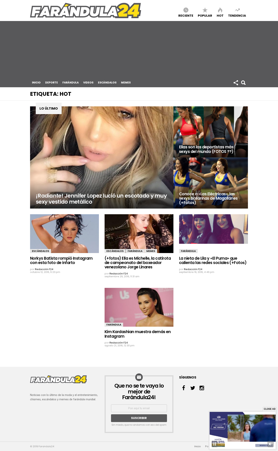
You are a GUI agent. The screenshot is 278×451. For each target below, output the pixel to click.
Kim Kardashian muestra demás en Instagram (138, 334)
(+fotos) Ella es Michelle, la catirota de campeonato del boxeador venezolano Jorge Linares (138, 262)
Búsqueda (243, 82)
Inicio (36, 82)
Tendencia (237, 15)
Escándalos (107, 82)
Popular (205, 15)
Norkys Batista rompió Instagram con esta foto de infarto (61, 260)
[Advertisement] (139, 49)
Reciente (185, 15)
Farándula (70, 82)
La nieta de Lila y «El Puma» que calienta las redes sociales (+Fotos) (212, 260)
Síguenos (235, 82)
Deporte (51, 82)
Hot (220, 15)
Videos (88, 82)
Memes (126, 82)
